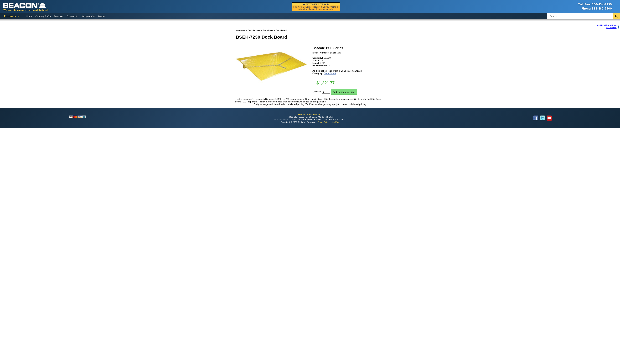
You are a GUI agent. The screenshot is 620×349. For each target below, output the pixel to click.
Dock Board (330, 73)
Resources (58, 16)
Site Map (335, 122)
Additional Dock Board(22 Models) (606, 26)
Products (10, 16)
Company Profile (43, 16)
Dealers (101, 16)
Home (29, 16)
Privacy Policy (323, 122)
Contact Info (72, 16)
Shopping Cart (88, 16)
